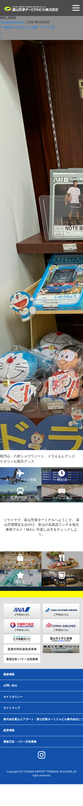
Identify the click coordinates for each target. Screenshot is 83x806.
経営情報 (8, 730)
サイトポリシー (13, 696)
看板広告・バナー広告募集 (20, 741)
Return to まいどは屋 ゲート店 (27, 27)
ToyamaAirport (12, 22)
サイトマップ (11, 707)
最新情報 (8, 674)
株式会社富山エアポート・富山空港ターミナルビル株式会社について (43, 719)
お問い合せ (10, 685)
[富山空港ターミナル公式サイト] (31, 8)
